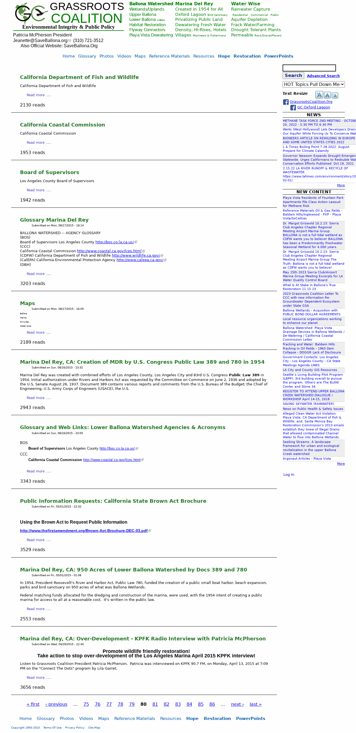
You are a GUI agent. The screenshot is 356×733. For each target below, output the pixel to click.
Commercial (259, 14)
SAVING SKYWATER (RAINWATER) (308, 404)
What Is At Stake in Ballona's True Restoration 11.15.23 (309, 287)
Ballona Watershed (151, 3)
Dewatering (162, 35)
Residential (240, 14)
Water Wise (245, 3)
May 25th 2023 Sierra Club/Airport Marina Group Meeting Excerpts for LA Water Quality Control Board (313, 276)
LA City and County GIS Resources (310, 370)
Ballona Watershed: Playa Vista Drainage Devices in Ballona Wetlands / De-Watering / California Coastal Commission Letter (314, 334)
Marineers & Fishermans (209, 35)
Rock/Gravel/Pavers (267, 35)
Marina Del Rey (194, 3)
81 (155, 704)
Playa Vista (139, 35)
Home (69, 56)
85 (201, 704)
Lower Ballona (142, 19)
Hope (224, 56)
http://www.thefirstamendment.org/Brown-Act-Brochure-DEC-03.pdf (84, 530)
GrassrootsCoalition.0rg (311, 102)
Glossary (87, 56)
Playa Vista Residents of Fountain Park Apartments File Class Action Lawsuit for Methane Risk (313, 201)
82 (166, 704)
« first (33, 704)
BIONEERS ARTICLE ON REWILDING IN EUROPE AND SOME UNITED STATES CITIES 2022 (319, 140)
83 (178, 704)
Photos (107, 56)
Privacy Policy (75, 727)
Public (275, 14)
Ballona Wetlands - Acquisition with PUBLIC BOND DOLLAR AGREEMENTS (311, 312)
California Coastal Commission (62, 125)
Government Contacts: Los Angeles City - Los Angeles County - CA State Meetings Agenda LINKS (311, 361)
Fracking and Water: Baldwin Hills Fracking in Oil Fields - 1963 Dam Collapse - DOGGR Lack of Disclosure (312, 348)
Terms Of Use (52, 727)
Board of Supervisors (49, 172)
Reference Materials (169, 56)
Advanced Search (323, 76)
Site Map (94, 727)
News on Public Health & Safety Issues (313, 409)
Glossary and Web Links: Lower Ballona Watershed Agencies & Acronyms (123, 427)
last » (256, 704)
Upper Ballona (142, 14)
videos (161, 19)
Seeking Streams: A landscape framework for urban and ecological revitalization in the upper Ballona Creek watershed (311, 448)
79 (132, 704)
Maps (27, 303)
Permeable (242, 35)
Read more (35, 95)
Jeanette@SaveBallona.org (40, 40)
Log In (288, 474)
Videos (124, 56)
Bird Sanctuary (217, 14)
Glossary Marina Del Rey (54, 220)
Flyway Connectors (147, 29)
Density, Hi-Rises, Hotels (200, 29)
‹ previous (56, 704)
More (341, 185)
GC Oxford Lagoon (313, 107)
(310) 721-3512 (88, 40)
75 (86, 704)
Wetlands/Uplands (146, 9)
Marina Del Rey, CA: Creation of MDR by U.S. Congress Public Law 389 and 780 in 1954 (142, 362)
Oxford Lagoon (190, 14)
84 (189, 704)
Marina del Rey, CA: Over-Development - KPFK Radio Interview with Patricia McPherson (143, 639)
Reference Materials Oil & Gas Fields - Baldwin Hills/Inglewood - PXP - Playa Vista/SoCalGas (312, 214)
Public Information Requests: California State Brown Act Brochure (113, 501)
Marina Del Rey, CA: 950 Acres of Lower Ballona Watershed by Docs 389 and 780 (133, 570)
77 (109, 704)
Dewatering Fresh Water (200, 24)
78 (120, 704)
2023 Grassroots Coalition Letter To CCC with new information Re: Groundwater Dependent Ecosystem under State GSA (311, 300)
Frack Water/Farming (253, 24)
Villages (183, 35)
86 (212, 704)
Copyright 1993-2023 (25, 727)
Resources (203, 56)
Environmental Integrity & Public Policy (68, 27)
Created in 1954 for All (199, 9)
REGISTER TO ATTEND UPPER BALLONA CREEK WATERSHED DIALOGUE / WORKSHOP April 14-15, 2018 (314, 395)
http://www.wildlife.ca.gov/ (136, 255)
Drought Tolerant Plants (256, 29)
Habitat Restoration (147, 24)
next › (237, 704)
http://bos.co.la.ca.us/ (114, 242)
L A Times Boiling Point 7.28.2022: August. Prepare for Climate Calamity (316, 149)
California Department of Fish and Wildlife (79, 77)
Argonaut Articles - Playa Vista (307, 458)
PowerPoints (278, 56)
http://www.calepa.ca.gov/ (140, 260)
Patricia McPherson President (42, 35)
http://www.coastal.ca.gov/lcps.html (109, 251)
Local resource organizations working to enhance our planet (312, 321)
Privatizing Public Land (199, 19)
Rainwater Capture (250, 9)
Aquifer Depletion (249, 19)
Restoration (247, 56)
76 (97, 704)
